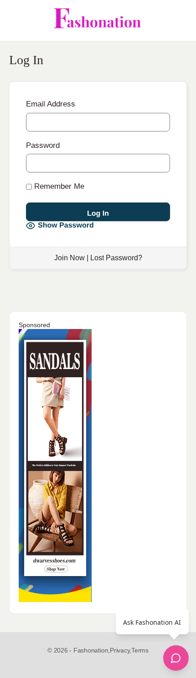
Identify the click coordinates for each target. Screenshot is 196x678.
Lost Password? (116, 258)
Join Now (69, 258)
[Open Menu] (14, 20)
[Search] (179, 20)
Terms (140, 650)
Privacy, (120, 650)
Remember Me (58, 186)
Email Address (50, 104)
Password (43, 145)
